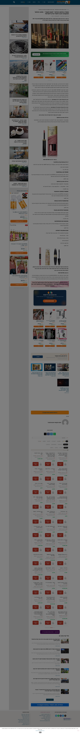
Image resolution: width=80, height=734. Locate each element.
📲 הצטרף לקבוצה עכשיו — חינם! (40, 374)
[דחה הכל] (78, 730)
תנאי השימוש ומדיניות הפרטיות (40, 730)
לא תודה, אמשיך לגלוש (40, 376)
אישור (40, 732)
